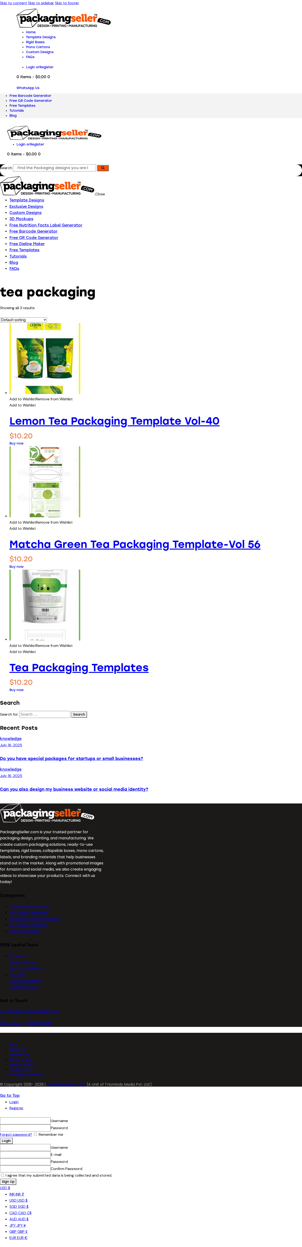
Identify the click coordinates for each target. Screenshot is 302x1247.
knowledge (10, 738)
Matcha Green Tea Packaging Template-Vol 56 (134, 544)
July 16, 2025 (11, 745)
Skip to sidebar (41, 2)
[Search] (103, 168)
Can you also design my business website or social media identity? (74, 789)
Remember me (50, 1134)
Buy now (16, 443)
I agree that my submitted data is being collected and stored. (58, 1175)
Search (6, 167)
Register (16, 1108)
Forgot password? (16, 1134)
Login (14, 1101)
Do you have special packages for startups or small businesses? (71, 758)
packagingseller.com (66, 1084)
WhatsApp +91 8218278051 (25, 1023)
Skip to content (13, 2)
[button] (41, 399)
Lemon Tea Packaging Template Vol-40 (114, 421)
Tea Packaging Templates (79, 667)
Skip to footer (67, 2)
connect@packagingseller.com (29, 1011)
